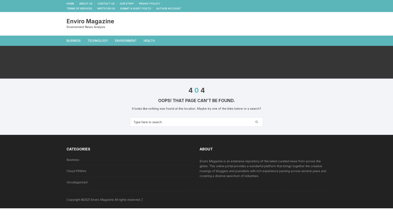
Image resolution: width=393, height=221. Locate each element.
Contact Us (106, 3)
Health (149, 40)
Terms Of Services (79, 8)
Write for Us (106, 8)
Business (74, 40)
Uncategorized (77, 182)
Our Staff (127, 3)
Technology (98, 40)
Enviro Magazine (90, 21)
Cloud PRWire (76, 171)
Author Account (168, 8)
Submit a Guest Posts (135, 8)
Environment (126, 40)
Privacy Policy (149, 3)
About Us (86, 3)
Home (70, 3)
